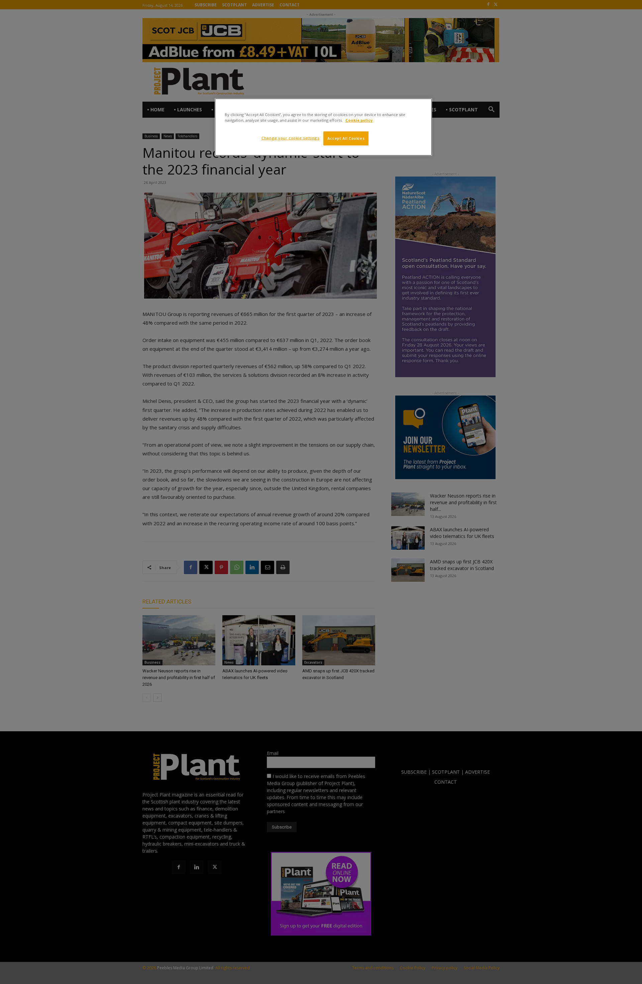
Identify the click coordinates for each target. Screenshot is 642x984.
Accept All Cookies (345, 138)
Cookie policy (358, 120)
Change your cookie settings (290, 137)
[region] (323, 127)
